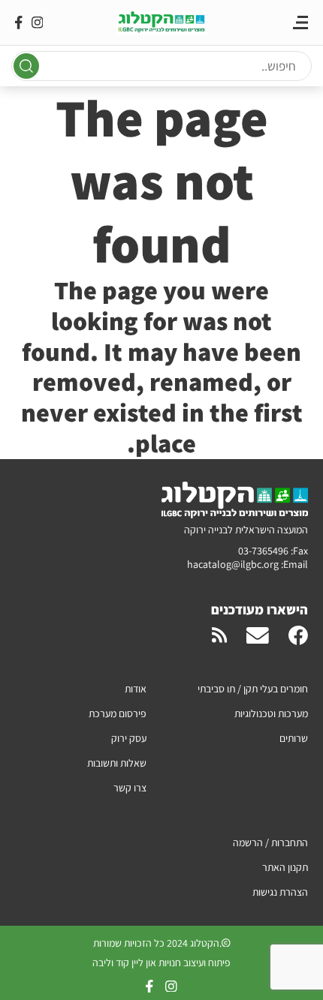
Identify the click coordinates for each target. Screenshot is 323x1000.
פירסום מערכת (117, 713)
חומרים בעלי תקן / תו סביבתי (253, 688)
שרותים (293, 738)
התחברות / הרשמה (270, 842)
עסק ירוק (128, 738)
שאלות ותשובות (116, 763)
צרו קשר (129, 787)
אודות (135, 688)
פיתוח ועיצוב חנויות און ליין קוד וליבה (161, 962)
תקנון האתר (285, 867)
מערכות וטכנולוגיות (271, 713)
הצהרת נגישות (280, 892)
